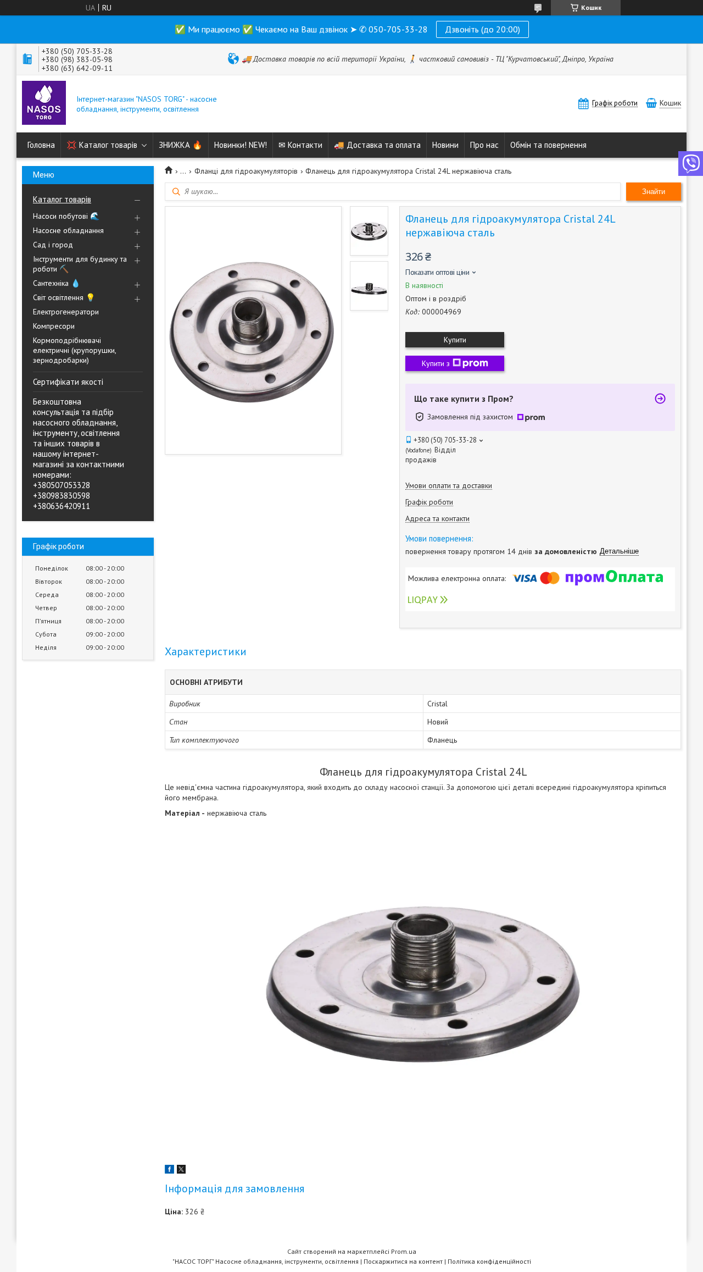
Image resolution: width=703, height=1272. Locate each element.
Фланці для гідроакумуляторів (246, 171)
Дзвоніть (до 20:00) (482, 29)
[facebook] (169, 1171)
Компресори (54, 326)
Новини (445, 145)
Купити (455, 340)
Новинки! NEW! (240, 145)
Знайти (653, 191)
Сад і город (53, 245)
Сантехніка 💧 (56, 283)
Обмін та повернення (548, 145)
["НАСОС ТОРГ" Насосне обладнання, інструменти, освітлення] (44, 104)
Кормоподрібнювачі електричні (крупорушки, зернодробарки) (74, 350)
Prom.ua (403, 1251)
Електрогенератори (66, 312)
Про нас (484, 145)
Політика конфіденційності (489, 1261)
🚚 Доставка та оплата (377, 145)
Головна (41, 145)
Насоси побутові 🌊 (66, 216)
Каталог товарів (62, 199)
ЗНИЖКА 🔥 (181, 145)
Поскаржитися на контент (403, 1261)
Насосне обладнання (68, 230)
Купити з (436, 363)
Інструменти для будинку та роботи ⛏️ (80, 264)
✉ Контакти (300, 145)
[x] (181, 1171)
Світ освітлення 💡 (64, 297)
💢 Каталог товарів (101, 145)
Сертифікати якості (68, 382)
